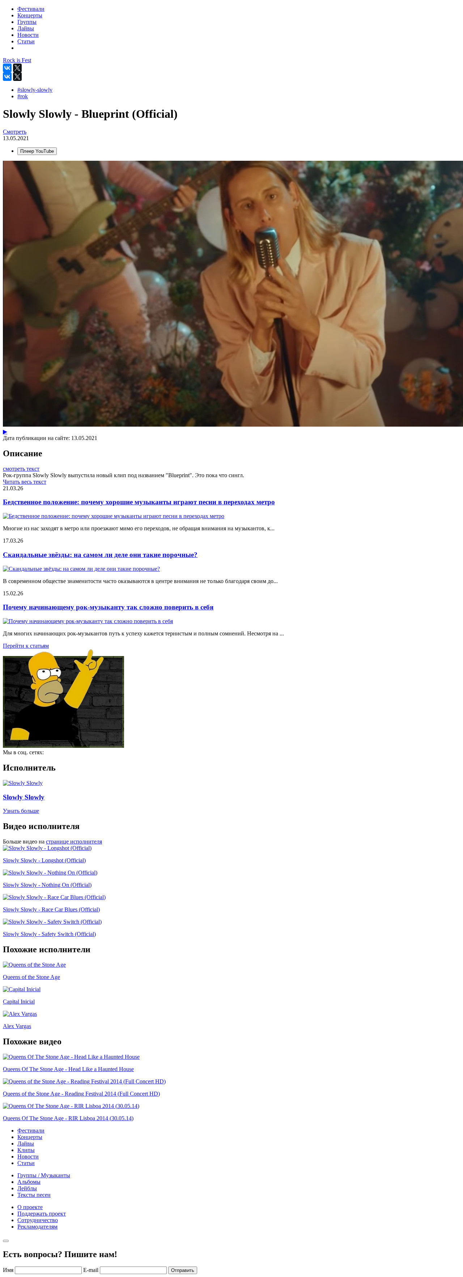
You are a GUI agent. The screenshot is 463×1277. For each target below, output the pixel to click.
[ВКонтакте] (7, 68)
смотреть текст (21, 469)
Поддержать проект (41, 1214)
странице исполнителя (74, 841)
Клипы (26, 1150)
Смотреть (14, 132)
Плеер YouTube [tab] (37, 151)
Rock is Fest (17, 60)
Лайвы (25, 1143)
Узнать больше (21, 811)
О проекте (30, 1207)
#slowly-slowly (34, 90)
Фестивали (30, 1130)
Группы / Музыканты (43, 1175)
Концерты (29, 1137)
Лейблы (27, 1188)
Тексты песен (34, 1195)
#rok (22, 96)
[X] (17, 68)
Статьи (26, 1163)
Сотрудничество (37, 1220)
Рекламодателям (37, 1227)
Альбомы (29, 1182)
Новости (28, 1156)
